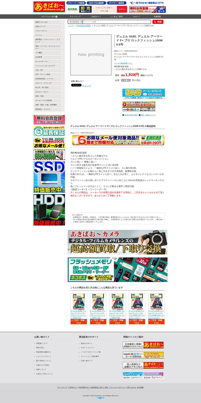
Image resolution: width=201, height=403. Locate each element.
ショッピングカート (43, 356)
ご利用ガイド (95, 17)
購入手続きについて (43, 361)
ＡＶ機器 (38, 53)
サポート (136, 17)
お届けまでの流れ (42, 365)
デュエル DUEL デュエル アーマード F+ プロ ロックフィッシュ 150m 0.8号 (117, 314)
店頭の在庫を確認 (131, 115)
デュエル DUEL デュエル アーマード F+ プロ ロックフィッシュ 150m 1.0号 (78, 314)
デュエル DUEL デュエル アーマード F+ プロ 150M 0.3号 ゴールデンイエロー (156, 314)
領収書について (42, 343)
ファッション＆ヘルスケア (45, 66)
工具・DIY (39, 70)
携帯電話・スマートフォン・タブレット (47, 40)
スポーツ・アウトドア (43, 83)
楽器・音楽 (39, 96)
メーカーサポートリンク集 (91, 352)
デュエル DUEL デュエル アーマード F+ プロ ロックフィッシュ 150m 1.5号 (97, 314)
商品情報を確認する (43, 352)
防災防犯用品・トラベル (44, 79)
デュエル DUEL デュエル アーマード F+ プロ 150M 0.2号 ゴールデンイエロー (137, 314)
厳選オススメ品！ (42, 22)
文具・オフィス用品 (42, 74)
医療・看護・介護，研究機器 (46, 105)
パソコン (38, 35)
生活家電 (38, 57)
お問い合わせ (131, 387)
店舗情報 (157, 17)
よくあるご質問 (116, 17)
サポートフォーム (87, 348)
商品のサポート (86, 343)
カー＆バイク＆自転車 (43, 100)
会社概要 (140, 387)
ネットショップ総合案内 (90, 356)
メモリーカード (41, 31)
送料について (41, 369)
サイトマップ (75, 17)
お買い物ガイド (86, 361)
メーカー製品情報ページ (123, 63)
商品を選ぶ (40, 348)
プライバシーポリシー (117, 387)
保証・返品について (148, 115)
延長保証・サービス (42, 109)
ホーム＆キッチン (42, 61)
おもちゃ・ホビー (42, 92)
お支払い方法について (44, 374)
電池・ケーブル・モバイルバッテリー (47, 47)
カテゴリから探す (48, 17)
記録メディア (40, 26)
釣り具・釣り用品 (42, 87)
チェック (86, 86)
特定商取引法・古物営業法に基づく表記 (93, 387)
